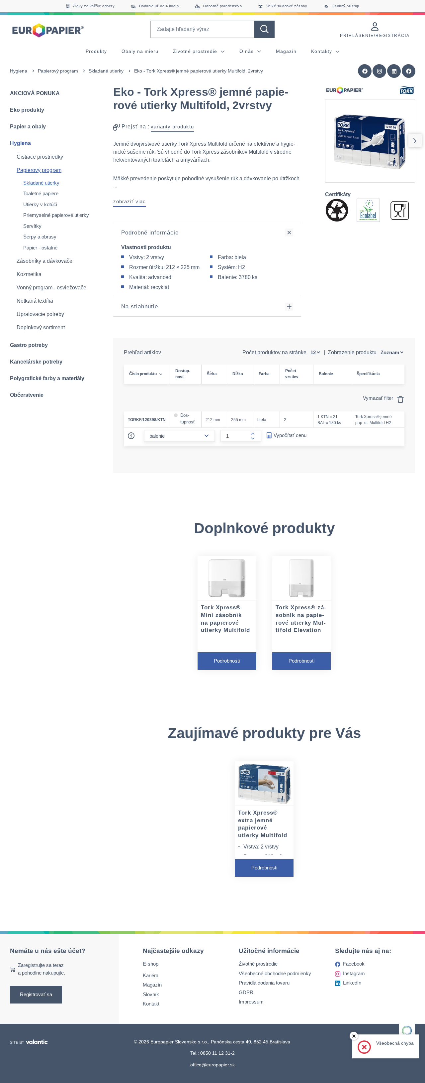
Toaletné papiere (40, 193)
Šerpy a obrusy (39, 236)
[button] (408, 71)
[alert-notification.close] (354, 1036)
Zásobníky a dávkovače (44, 261)
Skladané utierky (106, 71)
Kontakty (322, 51)
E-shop (150, 964)
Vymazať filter (378, 398)
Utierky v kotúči (40, 204)
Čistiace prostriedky (40, 157)
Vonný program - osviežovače (51, 287)
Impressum (251, 1002)
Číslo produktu (143, 374)
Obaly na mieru (140, 51)
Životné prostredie (196, 51)
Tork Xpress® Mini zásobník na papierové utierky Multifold (225, 618)
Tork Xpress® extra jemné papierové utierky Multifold (262, 824)
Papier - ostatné (40, 247)
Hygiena (18, 71)
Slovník (151, 994)
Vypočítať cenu (290, 435)
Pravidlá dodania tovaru (264, 983)
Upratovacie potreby (40, 314)
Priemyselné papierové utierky (56, 215)
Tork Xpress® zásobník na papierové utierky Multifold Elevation (301, 618)
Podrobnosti (227, 661)
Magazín (286, 51)
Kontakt (151, 1003)
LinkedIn (352, 983)
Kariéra (150, 975)
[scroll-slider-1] (415, 140)
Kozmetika (29, 274)
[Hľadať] (264, 29)
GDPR (246, 992)
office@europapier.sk (212, 1064)
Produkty (96, 51)
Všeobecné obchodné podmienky (275, 973)
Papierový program (58, 71)
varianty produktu (172, 126)
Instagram (354, 973)
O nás (247, 51)
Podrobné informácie (150, 233)
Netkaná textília (35, 301)
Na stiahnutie (139, 306)
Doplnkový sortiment (41, 327)
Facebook (354, 964)
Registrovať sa (36, 994)
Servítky (32, 226)
